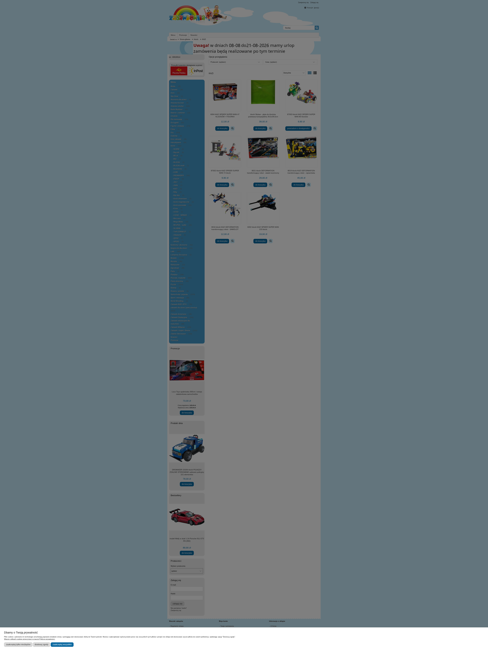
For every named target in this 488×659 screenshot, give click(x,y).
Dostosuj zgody (41, 644)
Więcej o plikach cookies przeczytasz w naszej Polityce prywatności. (29, 639)
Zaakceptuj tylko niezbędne (18, 644)
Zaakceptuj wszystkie (62, 644)
